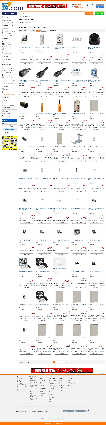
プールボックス (43, 383)
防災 (69, 380)
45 (66, 362)
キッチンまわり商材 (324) (8, 68)
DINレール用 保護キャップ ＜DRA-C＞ (26, 146)
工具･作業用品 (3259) (8, 116)
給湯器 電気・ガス (52, 383)
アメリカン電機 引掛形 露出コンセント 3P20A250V (95, 48)
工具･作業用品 (61, 390)
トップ (20, 16)
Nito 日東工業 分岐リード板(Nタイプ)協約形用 (96, 179)
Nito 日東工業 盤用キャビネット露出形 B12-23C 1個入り (43, 338)
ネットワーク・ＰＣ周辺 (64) (9, 105)
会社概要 (41, 411)
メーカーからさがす (21, 393)
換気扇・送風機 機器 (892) (8, 22)
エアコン (41, 395)
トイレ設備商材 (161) (7, 72)
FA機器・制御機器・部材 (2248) (8, 94)
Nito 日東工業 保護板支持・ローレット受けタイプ (78, 179)
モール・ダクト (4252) (8, 48)
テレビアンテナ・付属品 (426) (9, 83)
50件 (55, 30)
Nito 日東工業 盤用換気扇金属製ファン (43, 271)
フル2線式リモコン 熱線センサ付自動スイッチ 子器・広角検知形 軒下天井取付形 (79, 81)
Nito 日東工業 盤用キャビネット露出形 (95, 113)
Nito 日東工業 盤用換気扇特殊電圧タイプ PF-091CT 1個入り (61, 241)
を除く (12, 126)
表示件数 (49, 30)
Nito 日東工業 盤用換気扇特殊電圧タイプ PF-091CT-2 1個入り (44, 241)
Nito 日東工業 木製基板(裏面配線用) (25, 178)
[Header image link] (47, 6)
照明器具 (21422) (7, 89)
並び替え (21, 30)
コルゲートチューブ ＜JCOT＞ (25, 113)
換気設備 (6, 17)
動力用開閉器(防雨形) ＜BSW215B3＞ (78, 113)
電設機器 (6, 86)
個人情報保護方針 (24, 411)
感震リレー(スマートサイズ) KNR (42, 47)
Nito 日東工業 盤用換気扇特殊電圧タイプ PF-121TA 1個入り (26, 209)
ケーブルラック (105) (7, 51)
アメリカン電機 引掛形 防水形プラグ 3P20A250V (43, 81)
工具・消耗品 (7, 107)
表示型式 (33, 30)
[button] (99, 13)
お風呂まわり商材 (52, 385)
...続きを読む (32, 60)
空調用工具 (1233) (7, 113)
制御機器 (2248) (7, 91)
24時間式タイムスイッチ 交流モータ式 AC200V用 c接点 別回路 (95, 81)
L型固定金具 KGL (74, 47)
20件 (53, 30)
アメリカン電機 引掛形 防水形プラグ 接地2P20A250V (61, 81)
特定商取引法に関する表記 (34, 411)
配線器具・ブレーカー (9, 25)
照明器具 (60, 380)
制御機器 (60, 382)
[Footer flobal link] (42, 418)
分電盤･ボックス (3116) (8, 35)
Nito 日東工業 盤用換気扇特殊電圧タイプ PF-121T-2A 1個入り (96, 209)
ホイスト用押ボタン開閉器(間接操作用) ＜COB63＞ (44, 114)
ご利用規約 (18, 411)
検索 (90, 13)
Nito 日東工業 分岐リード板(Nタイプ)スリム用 (61, 209)
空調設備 (6, 56)
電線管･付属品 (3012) (8, 44)
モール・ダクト (43, 385)
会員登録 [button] (101, 5)
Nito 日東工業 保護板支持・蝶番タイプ (43, 178)
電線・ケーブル (43, 380)
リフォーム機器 (7, 64)
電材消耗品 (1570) (7, 111)
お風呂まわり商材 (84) (8, 70)
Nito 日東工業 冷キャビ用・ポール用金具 (78, 146)
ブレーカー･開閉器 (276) (8, 33)
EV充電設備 (51, 388)
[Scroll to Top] (101, 374)
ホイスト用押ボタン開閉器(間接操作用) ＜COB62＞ (61, 114)
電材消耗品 (61, 387)
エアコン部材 (42, 393)
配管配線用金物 (43, 388)
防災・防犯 (6, 97)
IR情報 (45, 411)
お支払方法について (21, 389)
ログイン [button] (100, 7)
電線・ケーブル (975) (7, 41)
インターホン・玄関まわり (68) (9, 77)
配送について (19, 383)
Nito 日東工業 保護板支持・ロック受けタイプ (61, 179)
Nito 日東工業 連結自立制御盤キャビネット (44, 147)
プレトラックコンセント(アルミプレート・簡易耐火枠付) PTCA (60, 48)
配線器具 (32, 393)
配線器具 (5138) (7, 28)
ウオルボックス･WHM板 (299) (9, 31)
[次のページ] (69, 362)
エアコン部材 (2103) (7, 59)
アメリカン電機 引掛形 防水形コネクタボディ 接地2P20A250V (27, 81)
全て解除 (7, 132)
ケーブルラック (43, 386)
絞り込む (9, 129)
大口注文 (18, 380)
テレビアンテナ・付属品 (9, 80)
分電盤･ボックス (33, 399)
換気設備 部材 (33, 380)
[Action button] (68, 411)
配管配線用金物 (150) (7, 53)
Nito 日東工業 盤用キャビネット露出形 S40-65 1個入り (60, 338)
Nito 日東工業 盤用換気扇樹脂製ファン (26, 240)
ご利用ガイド (19, 378)
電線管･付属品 (42, 382)
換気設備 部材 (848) (7, 20)
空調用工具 (61, 389)
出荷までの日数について (21, 384)
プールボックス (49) (7, 46)
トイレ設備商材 (52, 386)
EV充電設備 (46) (7, 75)
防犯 (69, 382)
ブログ (18, 395)
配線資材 (6, 38)
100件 (58, 30)
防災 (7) (5, 100)
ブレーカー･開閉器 (33, 398)
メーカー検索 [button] (10, 13)
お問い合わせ (19, 381)
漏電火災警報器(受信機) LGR (24, 47)
